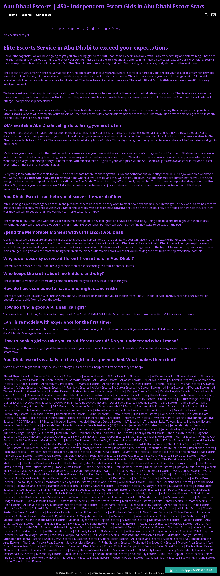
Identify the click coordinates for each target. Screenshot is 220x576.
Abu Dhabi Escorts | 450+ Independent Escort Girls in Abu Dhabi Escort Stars (103, 6)
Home (13, 15)
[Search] (206, 15)
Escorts (27, 15)
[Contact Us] (213, 15)
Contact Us (43, 15)
